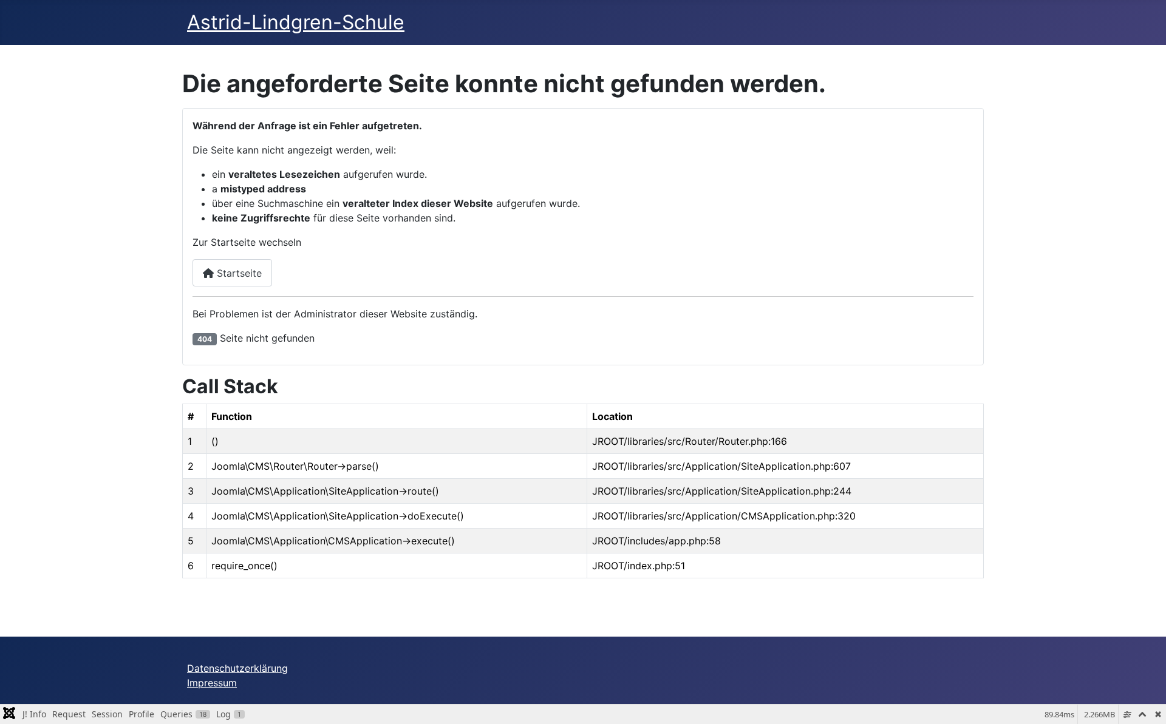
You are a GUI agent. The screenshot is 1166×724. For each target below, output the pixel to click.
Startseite (238, 273)
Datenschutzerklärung (237, 668)
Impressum (212, 683)
